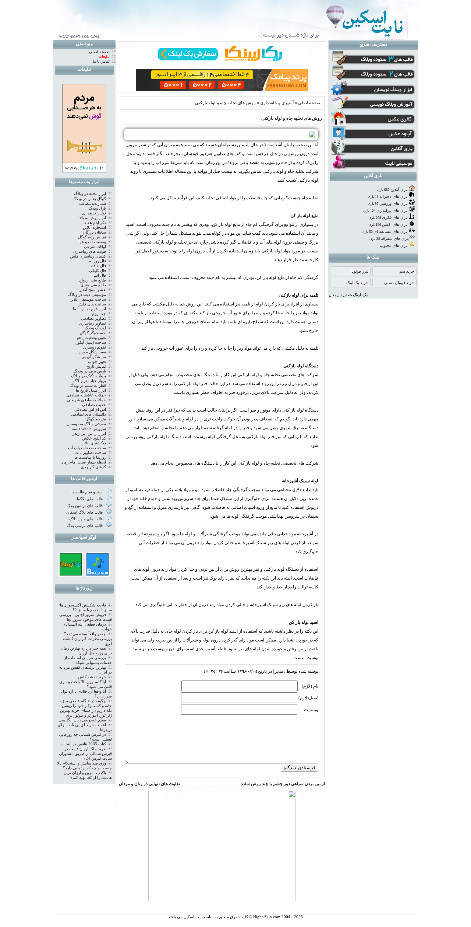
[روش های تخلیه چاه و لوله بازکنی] (221, 136)
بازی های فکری (395, 218)
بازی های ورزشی (393, 204)
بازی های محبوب (394, 246)
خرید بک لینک (357, 283)
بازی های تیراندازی (392, 211)
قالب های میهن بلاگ (86, 519)
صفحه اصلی (309, 102)
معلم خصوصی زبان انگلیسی (82, 720)
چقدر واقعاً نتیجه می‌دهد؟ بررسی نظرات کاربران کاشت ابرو (87, 639)
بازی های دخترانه (393, 197)
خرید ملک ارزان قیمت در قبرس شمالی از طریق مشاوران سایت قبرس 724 (85, 753)
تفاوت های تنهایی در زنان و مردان (149, 783)
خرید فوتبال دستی (399, 283)
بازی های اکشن (395, 225)
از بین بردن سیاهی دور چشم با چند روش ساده (283, 783)
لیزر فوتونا (359, 271)
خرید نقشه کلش (92, 677)
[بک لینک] (71, 574)
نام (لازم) (310, 686)
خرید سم (406, 271)
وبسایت (311, 709)
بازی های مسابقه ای (390, 232)
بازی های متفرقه (395, 239)
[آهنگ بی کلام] (97, 574)
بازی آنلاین (399, 190)
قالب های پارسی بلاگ (85, 526)
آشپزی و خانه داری (277, 102)
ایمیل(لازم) (308, 697)
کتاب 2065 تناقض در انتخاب (83, 744)
